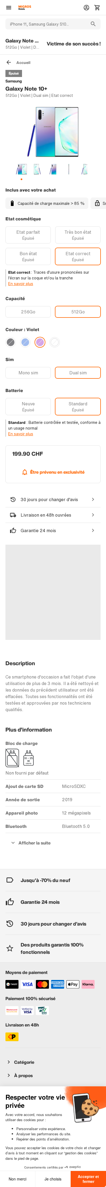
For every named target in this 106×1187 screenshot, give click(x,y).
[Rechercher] (93, 24)
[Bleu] (25, 342)
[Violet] (40, 342)
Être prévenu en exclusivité (57, 472)
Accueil (23, 62)
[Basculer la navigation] (8, 7)
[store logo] (24, 7)
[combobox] (46, 24)
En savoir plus (20, 283)
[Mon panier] (97, 7)
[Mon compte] (86, 7)
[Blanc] (54, 342)
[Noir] (10, 342)
